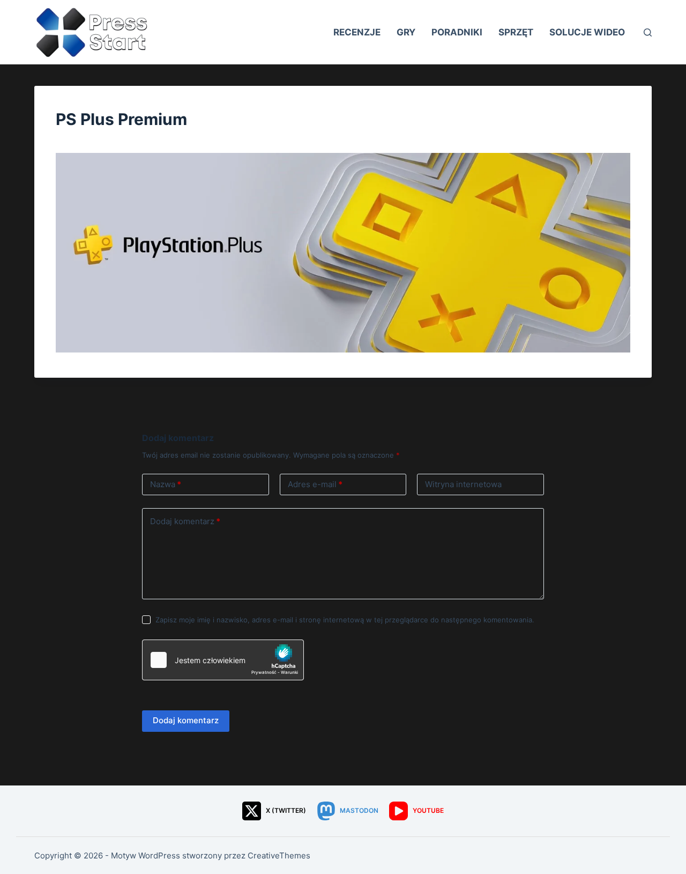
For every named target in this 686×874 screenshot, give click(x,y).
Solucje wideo (587, 32)
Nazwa (165, 484)
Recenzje (357, 32)
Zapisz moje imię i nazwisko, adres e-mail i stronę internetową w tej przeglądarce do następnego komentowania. (344, 619)
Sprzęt (515, 32)
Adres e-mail (315, 484)
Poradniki (456, 32)
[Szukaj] (648, 32)
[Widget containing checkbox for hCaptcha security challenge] (223, 660)
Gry (406, 32)
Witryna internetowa (463, 484)
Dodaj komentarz (185, 521)
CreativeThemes (279, 855)
